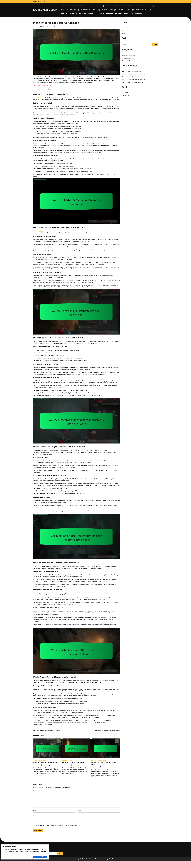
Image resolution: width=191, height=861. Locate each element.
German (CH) (64, 13)
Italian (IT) (131, 10)
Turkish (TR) (150, 6)
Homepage (64, 6)
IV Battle (41, 231)
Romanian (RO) (74, 10)
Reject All (25, 857)
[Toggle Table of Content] (49, 89)
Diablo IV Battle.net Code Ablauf (73, 762)
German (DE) (122, 10)
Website (35, 818)
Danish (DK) (118, 6)
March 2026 (125, 93)
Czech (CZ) (113, 10)
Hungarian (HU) (128, 13)
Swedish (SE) (109, 6)
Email (79, 810)
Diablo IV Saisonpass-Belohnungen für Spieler (133, 79)
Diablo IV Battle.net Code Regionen (45, 762)
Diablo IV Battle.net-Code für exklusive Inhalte (133, 74)
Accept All (40, 857)
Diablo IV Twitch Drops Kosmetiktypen (131, 71)
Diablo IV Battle (37, 98)
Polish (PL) (82, 13)
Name (35, 810)
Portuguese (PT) (86, 10)
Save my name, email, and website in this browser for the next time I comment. (56, 825)
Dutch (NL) (91, 13)
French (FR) (109, 13)
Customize (10, 857)
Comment (36, 791)
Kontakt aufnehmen (81, 6)
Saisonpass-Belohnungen (128, 58)
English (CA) (149, 10)
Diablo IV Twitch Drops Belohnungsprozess (133, 82)
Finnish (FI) (118, 13)
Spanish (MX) (64, 10)
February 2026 (125, 95)
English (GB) (96, 10)
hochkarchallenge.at (45, 10)
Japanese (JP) (100, 13)
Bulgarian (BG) (140, 6)
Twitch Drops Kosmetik (128, 61)
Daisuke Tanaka (51, 27)
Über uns (92, 6)
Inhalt (71, 6)
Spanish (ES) (73, 13)
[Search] (156, 10)
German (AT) (139, 10)
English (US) (100, 6)
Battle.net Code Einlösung (45, 724)
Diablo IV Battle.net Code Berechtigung (131, 77)
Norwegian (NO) (128, 6)
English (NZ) (138, 13)
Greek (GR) (105, 10)
